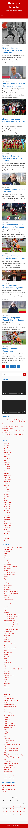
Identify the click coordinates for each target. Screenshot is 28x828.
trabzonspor (7, 738)
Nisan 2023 (7, 458)
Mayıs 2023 (7, 456)
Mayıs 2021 (7, 506)
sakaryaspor (7, 690)
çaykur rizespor (8, 585)
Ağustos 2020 (7, 523)
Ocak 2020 (6, 538)
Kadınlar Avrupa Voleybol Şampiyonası (14, 669)
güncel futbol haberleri (10, 644)
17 (3, 812)
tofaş (5, 736)
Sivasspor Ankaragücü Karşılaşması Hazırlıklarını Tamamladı (13, 50)
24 (3, 814)
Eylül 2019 (6, 540)
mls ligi (5, 686)
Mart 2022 (6, 485)
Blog (5, 579)
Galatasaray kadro (9, 627)
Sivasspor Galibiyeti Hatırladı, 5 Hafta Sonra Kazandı (12, 158)
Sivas (5, 696)
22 (20, 812)
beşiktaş (6, 576)
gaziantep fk (7, 635)
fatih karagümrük (8, 600)
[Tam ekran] (24, 393)
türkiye (5, 746)
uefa (5, 759)
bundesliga (7, 583)
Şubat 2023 (7, 462)
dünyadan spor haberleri (11, 593)
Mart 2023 (6, 460)
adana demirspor (8, 549)
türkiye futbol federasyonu (11, 751)
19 (10, 812)
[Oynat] (4, 393)
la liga (5, 679)
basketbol (6, 570)
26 (10, 814)
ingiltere (6, 658)
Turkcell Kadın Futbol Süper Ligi (12, 744)
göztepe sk (7, 641)
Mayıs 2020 (7, 530)
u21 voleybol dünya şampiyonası (13, 757)
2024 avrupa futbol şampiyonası (13, 547)
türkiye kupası (7, 753)
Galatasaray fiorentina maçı (11, 616)
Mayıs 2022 (7, 481)
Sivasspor (6, 702)
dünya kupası (7, 589)
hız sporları (7, 656)
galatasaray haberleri (10, 621)
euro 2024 (6, 597)
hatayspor (6, 654)
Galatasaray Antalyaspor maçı (12, 614)
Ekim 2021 (6, 496)
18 (6, 812)
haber (5, 650)
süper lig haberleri (9, 723)
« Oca (3, 819)
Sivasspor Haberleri (14, 5)
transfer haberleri (9, 740)
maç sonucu (7, 683)
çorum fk (6, 587)
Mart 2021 (6, 511)
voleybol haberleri (9, 776)
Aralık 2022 (7, 467)
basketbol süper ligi (9, 574)
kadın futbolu (7, 667)
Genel (5, 637)
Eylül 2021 (6, 498)
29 (20, 814)
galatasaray (7, 612)
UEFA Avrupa (7, 761)
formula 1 (6, 606)
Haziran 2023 (7, 454)
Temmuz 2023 (7, 452)
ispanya (6, 660)
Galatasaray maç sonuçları (11, 629)
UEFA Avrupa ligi (8, 765)
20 (13, 812)
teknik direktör (8, 727)
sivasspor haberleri (9, 704)
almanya (6, 553)
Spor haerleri (7, 711)
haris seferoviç (8, 652)
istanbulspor (7, 662)
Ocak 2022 (6, 490)
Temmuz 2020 (7, 525)
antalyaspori (7, 564)
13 (13, 809)
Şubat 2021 (7, 513)
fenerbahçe (7, 602)
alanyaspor (7, 551)
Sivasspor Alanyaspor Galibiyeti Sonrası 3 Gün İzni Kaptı (13, 121)
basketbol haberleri (9, 572)
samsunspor (7, 692)
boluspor (6, 581)
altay (5, 556)
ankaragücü (7, 560)
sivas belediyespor (9, 698)
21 (17, 812)
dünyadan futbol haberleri (11, 591)
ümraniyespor (8, 772)
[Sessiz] (22, 393)
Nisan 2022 (7, 483)
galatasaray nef (8, 631)
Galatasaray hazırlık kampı (11, 623)
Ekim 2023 (6, 446)
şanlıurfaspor (7, 694)
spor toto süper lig (9, 715)
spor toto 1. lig (8, 713)
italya (5, 665)
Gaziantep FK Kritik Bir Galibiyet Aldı (14, 420)
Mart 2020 (6, 534)
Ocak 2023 (6, 465)
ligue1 (5, 681)
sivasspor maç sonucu (10, 706)
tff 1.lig (5, 730)
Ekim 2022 (6, 471)
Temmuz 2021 (7, 502)
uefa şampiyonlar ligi (9, 767)
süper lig (6, 721)
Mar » (7, 819)
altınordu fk (7, 558)
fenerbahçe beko (8, 604)
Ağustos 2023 (7, 450)
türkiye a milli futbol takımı (11, 748)
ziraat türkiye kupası (9, 778)
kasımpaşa (7, 671)
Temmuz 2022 (7, 477)
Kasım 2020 (7, 519)
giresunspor (7, 639)
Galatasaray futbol (9, 618)
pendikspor (7, 688)
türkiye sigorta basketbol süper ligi (13, 755)
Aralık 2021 (7, 492)
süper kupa (7, 719)
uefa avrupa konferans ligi (11, 763)
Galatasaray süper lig (9, 633)
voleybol (6, 774)
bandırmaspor (8, 568)
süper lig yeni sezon (9, 725)
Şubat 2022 (7, 488)
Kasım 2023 (7, 444)
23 (24, 812)
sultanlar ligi (7, 717)
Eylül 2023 (6, 448)
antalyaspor (7, 562)
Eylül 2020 (6, 521)
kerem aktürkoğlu (9, 675)
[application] (14, 388)
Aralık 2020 (7, 517)
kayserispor (7, 673)
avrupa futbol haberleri (10, 566)
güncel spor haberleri (10, 648)
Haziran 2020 (7, 527)
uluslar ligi (6, 769)
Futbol (5, 610)
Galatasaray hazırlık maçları (11, 625)
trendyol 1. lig (7, 742)
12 (10, 809)
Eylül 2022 (6, 473)
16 (24, 809)
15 (20, 809)
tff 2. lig (6, 732)
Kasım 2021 (7, 494)
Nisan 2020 (7, 532)
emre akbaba (7, 595)
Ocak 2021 (6, 515)
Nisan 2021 (7, 509)
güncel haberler (8, 646)
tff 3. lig (6, 734)
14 (17, 809)
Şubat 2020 (7, 536)
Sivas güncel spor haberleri (11, 700)
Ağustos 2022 (7, 475)
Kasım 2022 (7, 469)
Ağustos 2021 (7, 500)
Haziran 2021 (7, 504)
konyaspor (7, 677)
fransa (5, 608)
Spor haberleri (8, 709)
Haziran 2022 (7, 479)
